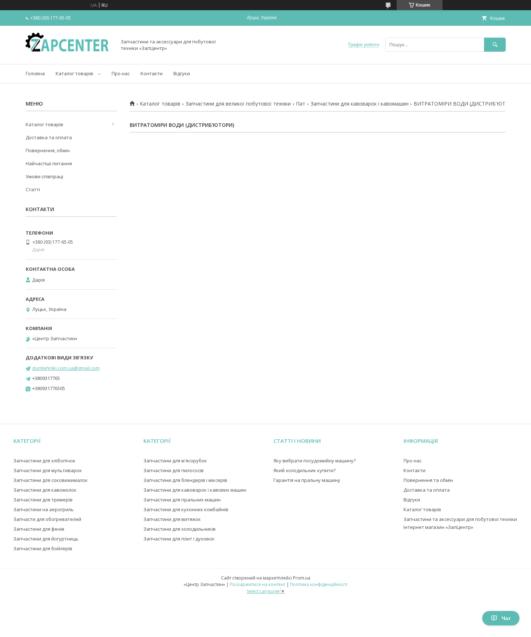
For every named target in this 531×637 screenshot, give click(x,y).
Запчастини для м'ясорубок (175, 460)
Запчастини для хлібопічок (44, 460)
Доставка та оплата (49, 137)
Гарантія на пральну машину (306, 480)
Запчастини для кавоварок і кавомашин (360, 104)
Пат (300, 104)
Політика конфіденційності (318, 584)
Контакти (152, 73)
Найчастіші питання (49, 163)
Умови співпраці (44, 176)
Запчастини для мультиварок (47, 470)
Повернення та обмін (428, 480)
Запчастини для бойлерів (42, 548)
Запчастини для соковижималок (50, 480)
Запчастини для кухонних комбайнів (185, 509)
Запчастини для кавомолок (45, 490)
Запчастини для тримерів (43, 499)
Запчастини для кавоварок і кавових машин (194, 490)
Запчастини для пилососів (173, 470)
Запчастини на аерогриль (43, 509)
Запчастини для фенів (38, 529)
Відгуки (181, 73)
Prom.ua (301, 578)
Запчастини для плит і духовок (179, 538)
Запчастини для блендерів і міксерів (185, 480)
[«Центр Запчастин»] (69, 54)
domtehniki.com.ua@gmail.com (66, 368)
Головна (35, 73)
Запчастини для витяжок (172, 519)
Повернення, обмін (48, 150)
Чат (506, 618)
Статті (33, 189)
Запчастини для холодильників (179, 529)
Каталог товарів (74, 73)
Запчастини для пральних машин (182, 499)
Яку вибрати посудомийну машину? (314, 460)
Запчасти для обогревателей (47, 519)
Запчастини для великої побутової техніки (238, 104)
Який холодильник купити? (304, 470)
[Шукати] (495, 45)
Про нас (121, 73)
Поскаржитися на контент (257, 584)
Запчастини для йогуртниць (45, 538)
